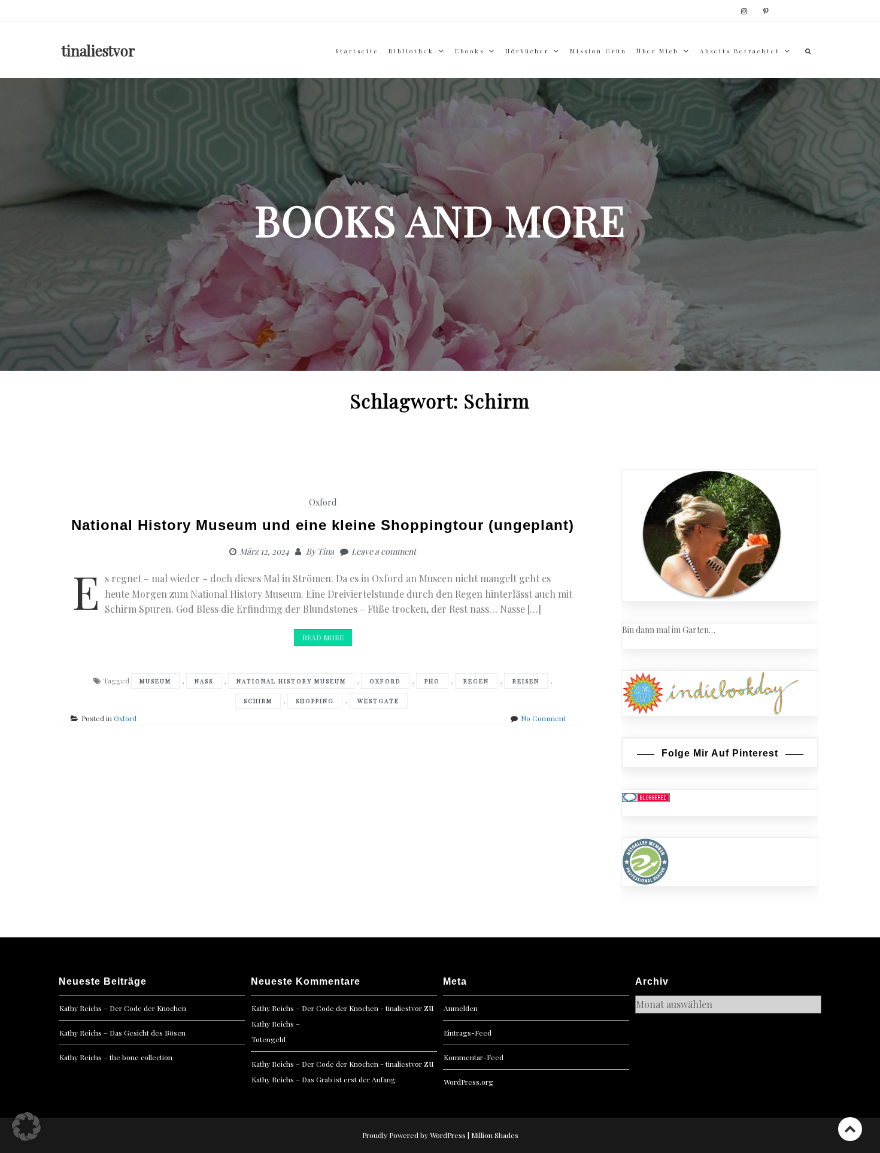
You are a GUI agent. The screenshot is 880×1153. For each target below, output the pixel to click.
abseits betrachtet (740, 51)
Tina (325, 551)
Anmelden (461, 1008)
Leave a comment (383, 551)
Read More (323, 637)
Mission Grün (598, 51)
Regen (476, 681)
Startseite (357, 51)
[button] (26, 1126)
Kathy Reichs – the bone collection (115, 1057)
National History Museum (291, 681)
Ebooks (469, 51)
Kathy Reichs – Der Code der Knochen (122, 1008)
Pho (432, 681)
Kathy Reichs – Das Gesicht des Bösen (122, 1032)
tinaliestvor (98, 50)
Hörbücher (527, 51)
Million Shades (494, 1135)
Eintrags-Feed (467, 1032)
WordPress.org (468, 1082)
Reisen (525, 681)
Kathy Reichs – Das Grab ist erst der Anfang (323, 1079)
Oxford (322, 502)
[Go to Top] (850, 1128)
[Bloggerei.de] (646, 796)
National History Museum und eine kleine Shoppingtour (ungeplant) (322, 525)
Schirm (258, 701)
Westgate (378, 701)
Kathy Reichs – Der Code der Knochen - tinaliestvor (336, 1008)
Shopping (315, 701)
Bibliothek (411, 51)
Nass (204, 681)
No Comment (543, 718)
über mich (657, 51)
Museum (155, 681)
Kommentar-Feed (473, 1057)
